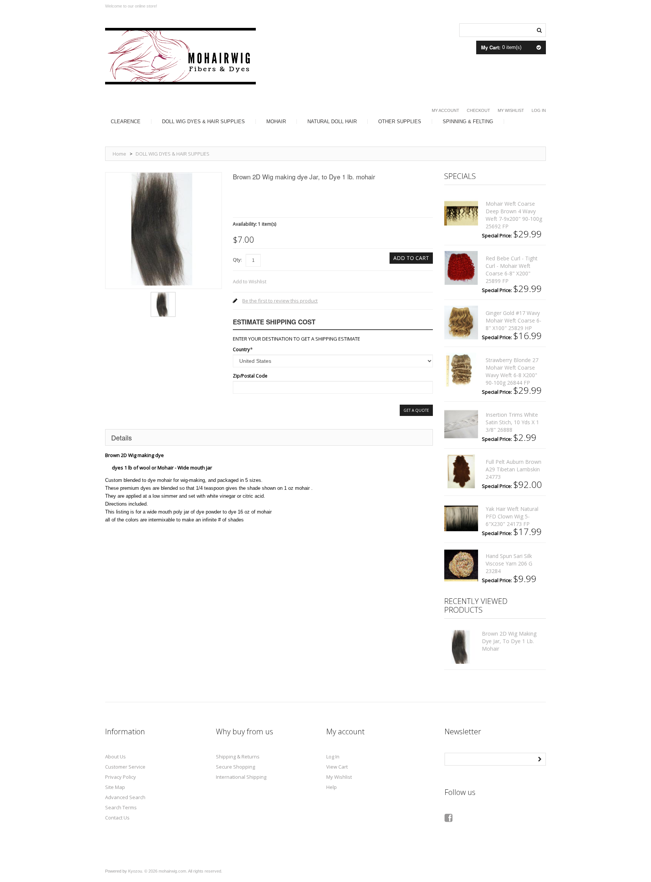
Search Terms (121, 807)
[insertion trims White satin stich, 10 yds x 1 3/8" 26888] (461, 424)
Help (331, 787)
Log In (539, 110)
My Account (445, 110)
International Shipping (241, 776)
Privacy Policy (120, 776)
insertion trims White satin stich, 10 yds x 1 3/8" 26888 (512, 422)
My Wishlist (511, 110)
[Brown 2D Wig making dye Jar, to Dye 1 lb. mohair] (163, 294)
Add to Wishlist (249, 281)
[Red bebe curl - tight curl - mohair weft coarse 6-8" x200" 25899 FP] (461, 268)
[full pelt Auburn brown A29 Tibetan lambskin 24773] (461, 471)
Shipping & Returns (238, 756)
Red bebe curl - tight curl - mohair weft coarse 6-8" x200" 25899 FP (512, 269)
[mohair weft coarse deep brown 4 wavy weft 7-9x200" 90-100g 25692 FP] (461, 213)
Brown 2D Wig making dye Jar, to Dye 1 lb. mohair (509, 641)
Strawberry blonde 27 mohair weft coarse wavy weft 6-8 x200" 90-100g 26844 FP (512, 371)
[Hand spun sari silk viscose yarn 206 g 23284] (461, 565)
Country (241, 349)
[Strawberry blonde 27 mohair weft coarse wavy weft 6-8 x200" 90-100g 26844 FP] (461, 370)
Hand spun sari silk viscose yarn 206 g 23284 (509, 563)
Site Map (115, 787)
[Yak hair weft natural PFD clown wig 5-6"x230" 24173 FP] (461, 518)
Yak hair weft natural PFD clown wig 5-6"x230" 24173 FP (512, 516)
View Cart (337, 766)
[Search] (539, 29)
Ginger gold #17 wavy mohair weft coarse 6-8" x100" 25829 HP (513, 320)
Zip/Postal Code (250, 376)
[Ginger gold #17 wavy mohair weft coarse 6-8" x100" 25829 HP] (461, 322)
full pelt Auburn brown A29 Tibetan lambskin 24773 (513, 469)
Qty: (237, 259)
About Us (115, 756)
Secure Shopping (235, 766)
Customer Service (125, 766)
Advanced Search (125, 797)
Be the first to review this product (280, 300)
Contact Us (117, 817)
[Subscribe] (539, 758)
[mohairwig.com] (180, 56)
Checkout (478, 110)
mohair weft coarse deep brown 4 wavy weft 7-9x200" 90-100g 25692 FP (514, 215)
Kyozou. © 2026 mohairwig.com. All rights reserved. (175, 871)
